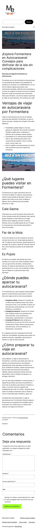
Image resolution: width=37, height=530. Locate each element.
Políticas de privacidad (9, 522)
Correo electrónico (9, 481)
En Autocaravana (23, 417)
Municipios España (8, 27)
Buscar (29, 22)
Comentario (6, 454)
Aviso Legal (23, 522)
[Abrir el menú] (34, 27)
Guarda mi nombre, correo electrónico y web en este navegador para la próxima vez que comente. (19, 499)
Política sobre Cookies (27, 518)
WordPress (18, 526)
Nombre (5, 473)
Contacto (32, 522)
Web (3, 489)
